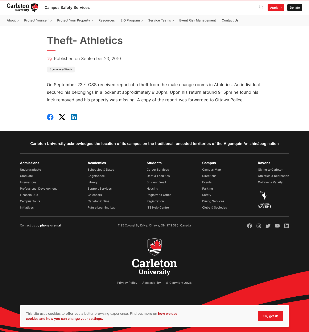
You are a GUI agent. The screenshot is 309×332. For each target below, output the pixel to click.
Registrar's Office (159, 195)
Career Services (158, 169)
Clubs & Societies (214, 207)
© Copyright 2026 (179, 282)
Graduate (26, 176)
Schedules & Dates (101, 169)
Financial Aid (29, 195)
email (58, 225)
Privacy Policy (127, 282)
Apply (274, 7)
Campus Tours (30, 201)
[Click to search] (261, 7)
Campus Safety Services (67, 7)
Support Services (100, 188)
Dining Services (213, 201)
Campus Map (211, 169)
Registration (155, 201)
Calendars (95, 195)
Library (93, 182)
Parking (207, 188)
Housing (152, 188)
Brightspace (96, 176)
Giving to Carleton (270, 169)
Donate (295, 7)
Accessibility (151, 282)
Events (207, 182)
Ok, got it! (270, 316)
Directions (209, 176)
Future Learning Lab (102, 207)
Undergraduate (30, 169)
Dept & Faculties (158, 176)
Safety (206, 195)
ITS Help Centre (158, 207)
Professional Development (38, 188)
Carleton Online (98, 201)
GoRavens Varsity (270, 182)
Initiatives (27, 207)
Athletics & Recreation (273, 176)
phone (45, 225)
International (28, 182)
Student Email (156, 182)
